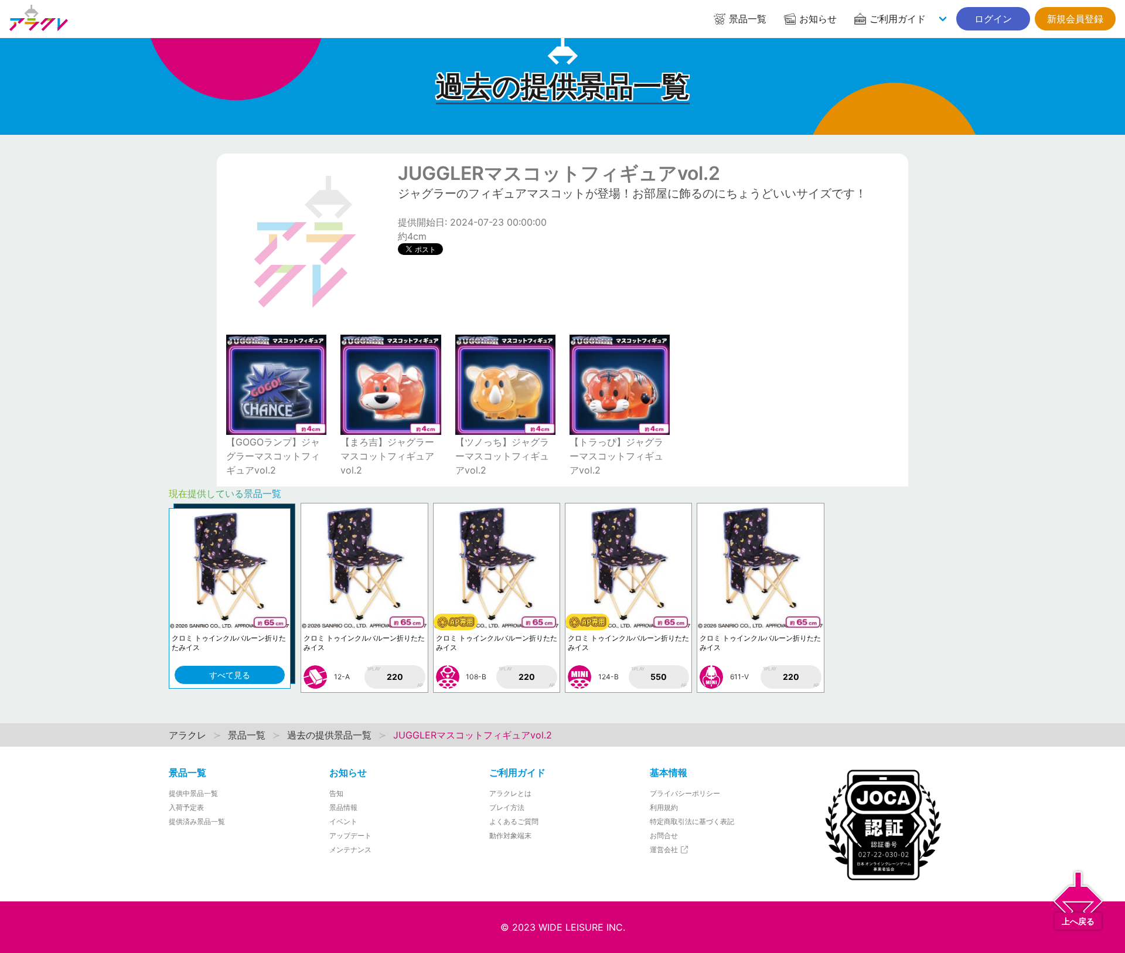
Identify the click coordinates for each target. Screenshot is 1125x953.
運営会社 (665, 849)
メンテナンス (350, 849)
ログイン (993, 19)
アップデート (350, 835)
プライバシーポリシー (685, 793)
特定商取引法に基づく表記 (692, 821)
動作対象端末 (510, 835)
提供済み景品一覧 (197, 821)
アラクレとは (510, 793)
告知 (336, 793)
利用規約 (664, 807)
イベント (343, 821)
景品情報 (343, 807)
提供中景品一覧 (193, 793)
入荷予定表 (186, 807)
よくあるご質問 (513, 821)
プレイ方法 (506, 807)
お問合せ (664, 835)
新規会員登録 (1075, 19)
